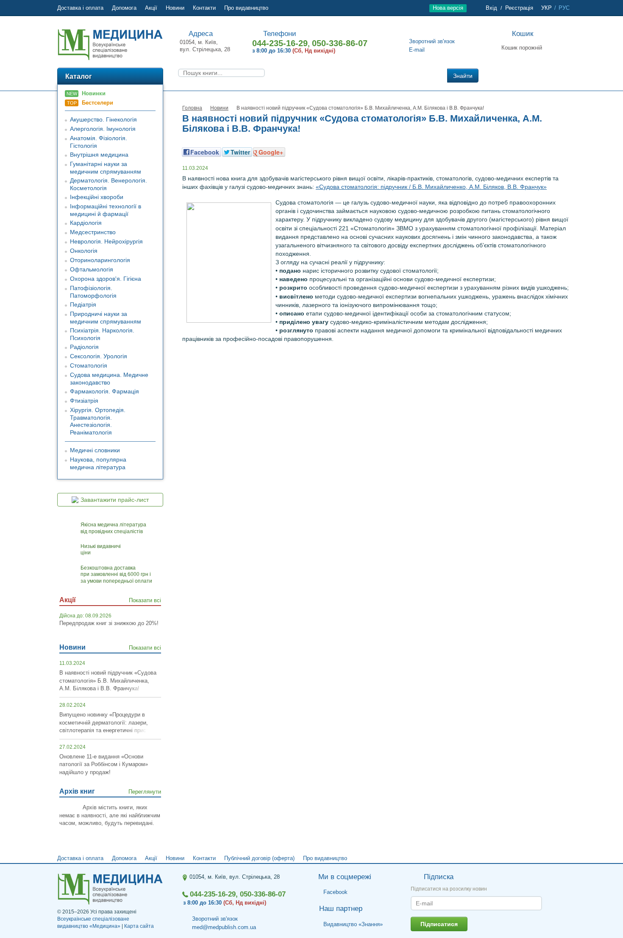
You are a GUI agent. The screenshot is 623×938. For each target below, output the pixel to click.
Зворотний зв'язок (432, 41)
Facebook (335, 892)
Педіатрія (83, 304)
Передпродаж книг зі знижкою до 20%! (109, 623)
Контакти (204, 8)
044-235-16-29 (280, 43)
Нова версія (448, 8)
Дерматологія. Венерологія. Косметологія (108, 184)
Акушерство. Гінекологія (103, 119)
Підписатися (439, 924)
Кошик (522, 34)
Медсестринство (93, 232)
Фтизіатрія (84, 400)
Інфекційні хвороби (96, 197)
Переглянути (144, 792)
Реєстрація (519, 8)
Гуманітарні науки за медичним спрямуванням (105, 167)
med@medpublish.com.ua (224, 927)
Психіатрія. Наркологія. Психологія (102, 334)
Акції (151, 8)
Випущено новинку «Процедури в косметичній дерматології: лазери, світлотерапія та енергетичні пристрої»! (110, 722)
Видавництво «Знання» (353, 924)
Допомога (124, 8)
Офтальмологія (91, 269)
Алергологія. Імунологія (103, 128)
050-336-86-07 (339, 43)
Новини (175, 8)
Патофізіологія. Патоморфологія (93, 292)
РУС (564, 8)
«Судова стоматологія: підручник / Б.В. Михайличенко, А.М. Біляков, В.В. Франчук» (431, 186)
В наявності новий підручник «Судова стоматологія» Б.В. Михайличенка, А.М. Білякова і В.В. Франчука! (107, 681)
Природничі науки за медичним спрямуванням (105, 317)
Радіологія (84, 346)
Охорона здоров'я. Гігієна (105, 278)
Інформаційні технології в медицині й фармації (105, 210)
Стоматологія (88, 365)
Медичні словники (95, 450)
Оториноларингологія (100, 260)
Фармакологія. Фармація (104, 391)
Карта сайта (139, 926)
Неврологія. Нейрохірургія (106, 241)
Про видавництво (246, 8)
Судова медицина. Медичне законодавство (109, 378)
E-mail (417, 50)
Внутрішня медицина (99, 154)
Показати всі (145, 600)
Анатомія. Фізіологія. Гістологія (98, 142)
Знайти (463, 75)
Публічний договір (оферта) (259, 858)
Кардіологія (86, 222)
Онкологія (83, 250)
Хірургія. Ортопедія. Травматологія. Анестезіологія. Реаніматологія (97, 421)
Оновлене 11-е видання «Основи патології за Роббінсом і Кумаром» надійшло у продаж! (103, 764)
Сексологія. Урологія (98, 356)
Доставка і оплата (80, 8)
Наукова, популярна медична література (98, 463)
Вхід (491, 8)
